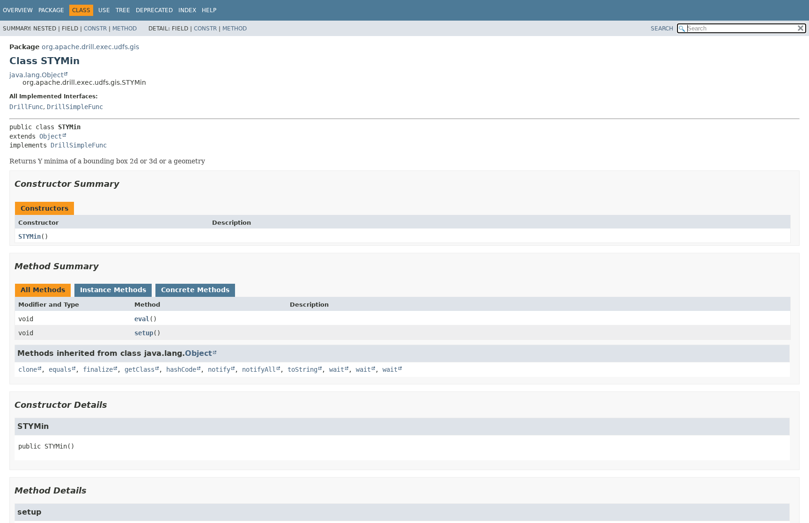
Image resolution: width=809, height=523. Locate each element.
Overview (18, 10)
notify (219, 369)
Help (209, 10)
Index (187, 10)
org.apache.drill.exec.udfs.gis (90, 47)
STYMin (29, 236)
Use (104, 10)
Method (124, 28)
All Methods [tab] (43, 290)
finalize (98, 369)
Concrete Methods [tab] (195, 290)
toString (302, 369)
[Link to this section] (126, 184)
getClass (139, 369)
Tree (123, 10)
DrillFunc (26, 106)
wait (336, 369)
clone (27, 369)
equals (60, 369)
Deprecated (154, 10)
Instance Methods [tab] (113, 290)
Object (50, 136)
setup (143, 333)
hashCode (181, 369)
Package (51, 10)
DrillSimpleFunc (75, 106)
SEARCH (662, 28)
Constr (95, 28)
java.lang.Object (36, 75)
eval (141, 319)
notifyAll (259, 369)
